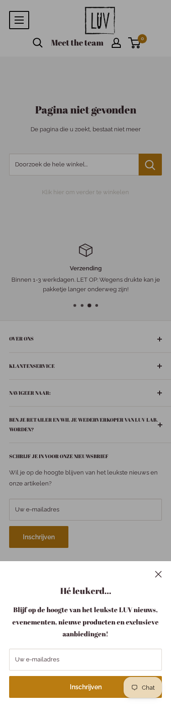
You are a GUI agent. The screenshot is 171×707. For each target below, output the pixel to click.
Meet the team (77, 42)
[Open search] (38, 43)
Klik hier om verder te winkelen (85, 192)
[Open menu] (19, 20)
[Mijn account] (116, 43)
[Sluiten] (158, 573)
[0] (134, 42)
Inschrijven (86, 687)
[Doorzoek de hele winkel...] (150, 164)
